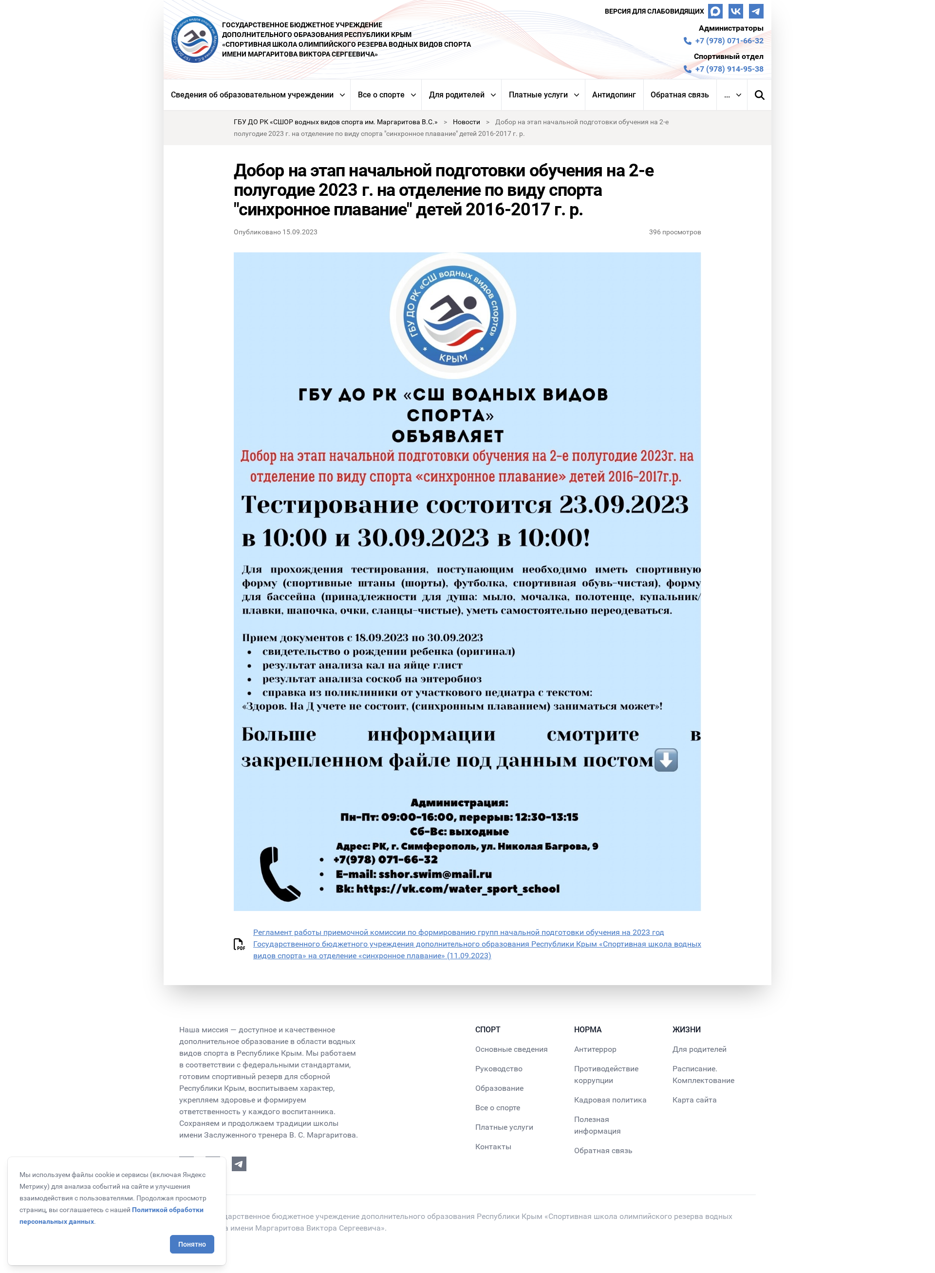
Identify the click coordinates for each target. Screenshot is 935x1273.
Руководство (499, 1068)
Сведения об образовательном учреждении (252, 94)
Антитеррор (595, 1049)
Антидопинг (614, 94)
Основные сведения (511, 1049)
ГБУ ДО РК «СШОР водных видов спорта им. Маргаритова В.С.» (336, 122)
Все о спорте (381, 94)
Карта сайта (695, 1099)
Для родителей (457, 94)
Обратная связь (680, 94)
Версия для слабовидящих (654, 11)
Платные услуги (538, 94)
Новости (466, 122)
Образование (499, 1088)
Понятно (192, 1244)
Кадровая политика (610, 1099)
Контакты (493, 1146)
